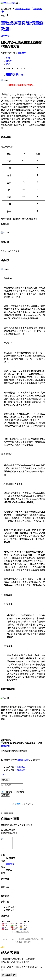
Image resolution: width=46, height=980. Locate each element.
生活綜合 (21, 767)
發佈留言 (5, 795)
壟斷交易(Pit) (15, 74)
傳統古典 (21, 770)
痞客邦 (20, 760)
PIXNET (12, 939)
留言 (26, 760)
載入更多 (5, 780)
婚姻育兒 (22, 53)
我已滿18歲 (6, 975)
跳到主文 (5, 36)
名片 (8, 64)
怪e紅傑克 (5, 746)
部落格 (9, 61)
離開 (14, 975)
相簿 (8, 58)
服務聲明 (27, 942)
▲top (3, 775)
